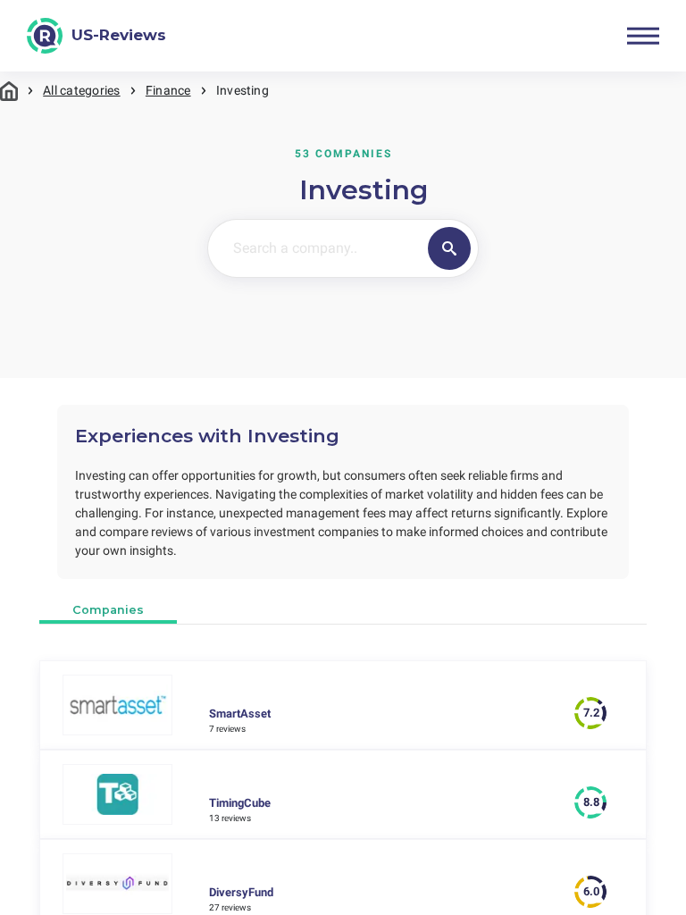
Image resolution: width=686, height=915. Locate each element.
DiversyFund (241, 892)
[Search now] (450, 248)
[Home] (9, 90)
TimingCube (240, 803)
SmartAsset (240, 713)
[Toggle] (643, 35)
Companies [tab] (108, 610)
